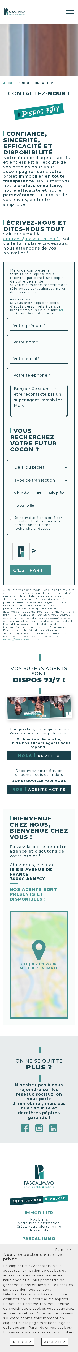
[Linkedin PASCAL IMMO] (53, 1128)
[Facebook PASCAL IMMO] (25, 1128)
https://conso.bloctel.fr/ (21, 639)
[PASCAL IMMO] (14, 12)
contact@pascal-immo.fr (31, 239)
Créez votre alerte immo (39, 1227)
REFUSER (22, 1342)
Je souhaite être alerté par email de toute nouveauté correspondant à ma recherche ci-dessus (38, 523)
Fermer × (63, 1250)
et (39, 493)
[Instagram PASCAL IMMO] (39, 1128)
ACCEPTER (54, 1342)
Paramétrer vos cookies (53, 1332)
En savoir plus (16, 1332)
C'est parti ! (30, 570)
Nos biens (39, 1219)
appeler (39, 756)
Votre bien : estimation (39, 1223)
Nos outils (39, 1230)
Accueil (10, 83)
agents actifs (39, 789)
